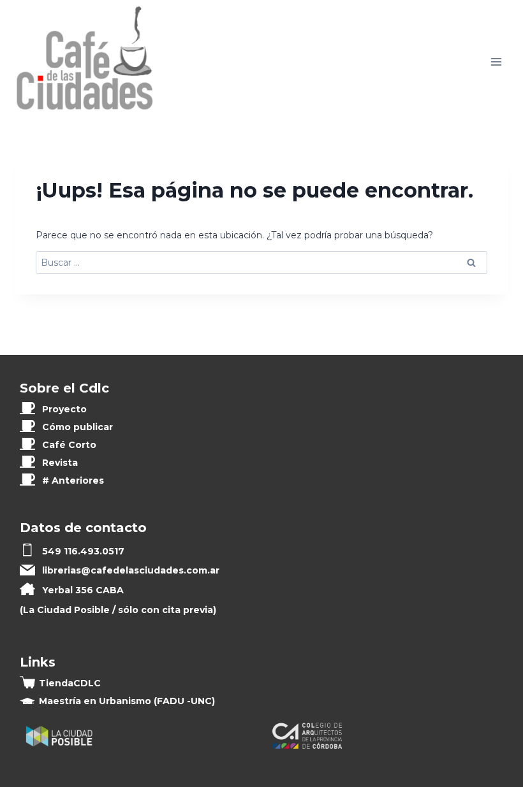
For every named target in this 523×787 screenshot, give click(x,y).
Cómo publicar (77, 427)
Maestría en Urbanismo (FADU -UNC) (127, 701)
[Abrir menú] (496, 62)
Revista (60, 462)
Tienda (70, 683)
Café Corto (69, 445)
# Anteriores (73, 480)
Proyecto (64, 409)
